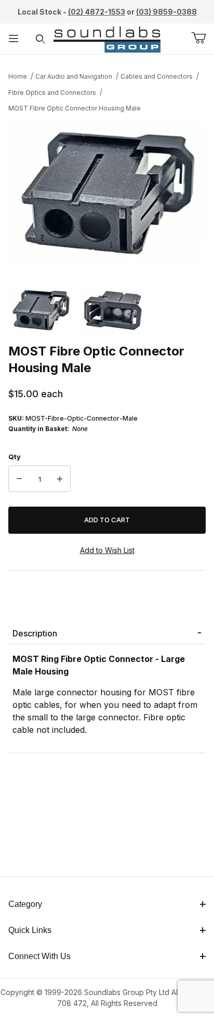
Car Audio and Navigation (73, 76)
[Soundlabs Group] (107, 37)
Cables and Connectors (157, 76)
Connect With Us (39, 956)
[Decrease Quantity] (19, 479)
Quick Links (29, 930)
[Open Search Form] (40, 38)
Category (25, 904)
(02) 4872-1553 (96, 11)
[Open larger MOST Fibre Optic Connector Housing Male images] (107, 193)
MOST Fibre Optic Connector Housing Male (74, 108)
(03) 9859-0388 (166, 11)
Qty (14, 456)
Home (17, 76)
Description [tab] (34, 633)
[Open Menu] (13, 38)
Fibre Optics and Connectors (52, 92)
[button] (40, 310)
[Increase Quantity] (59, 479)
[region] (107, 310)
